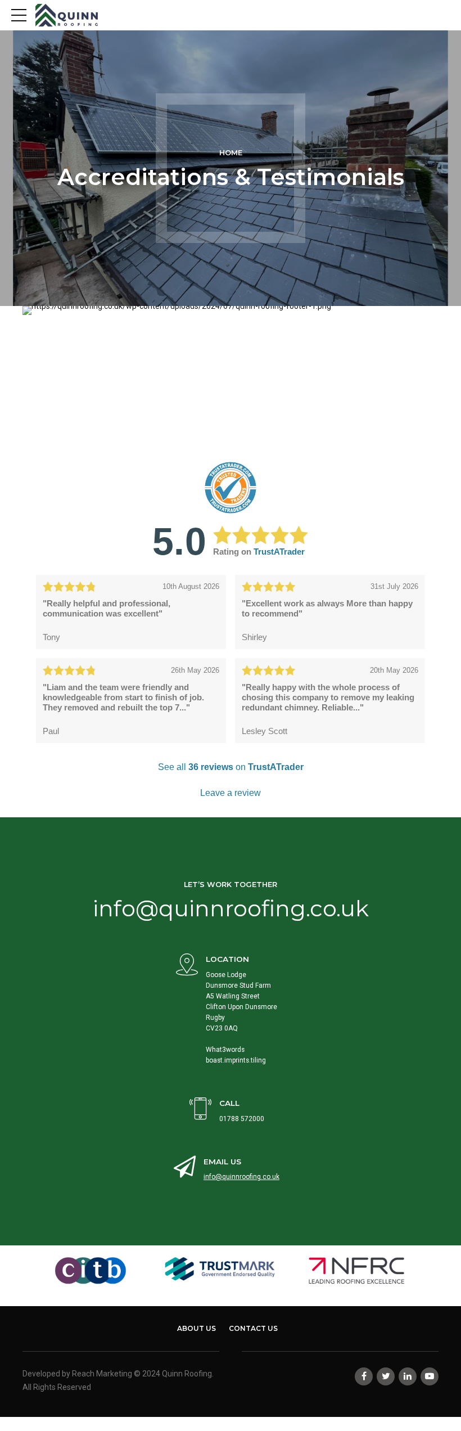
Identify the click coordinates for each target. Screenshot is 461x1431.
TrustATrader (279, 551)
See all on (231, 767)
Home (230, 152)
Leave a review (230, 793)
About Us (196, 1328)
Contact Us (253, 1328)
